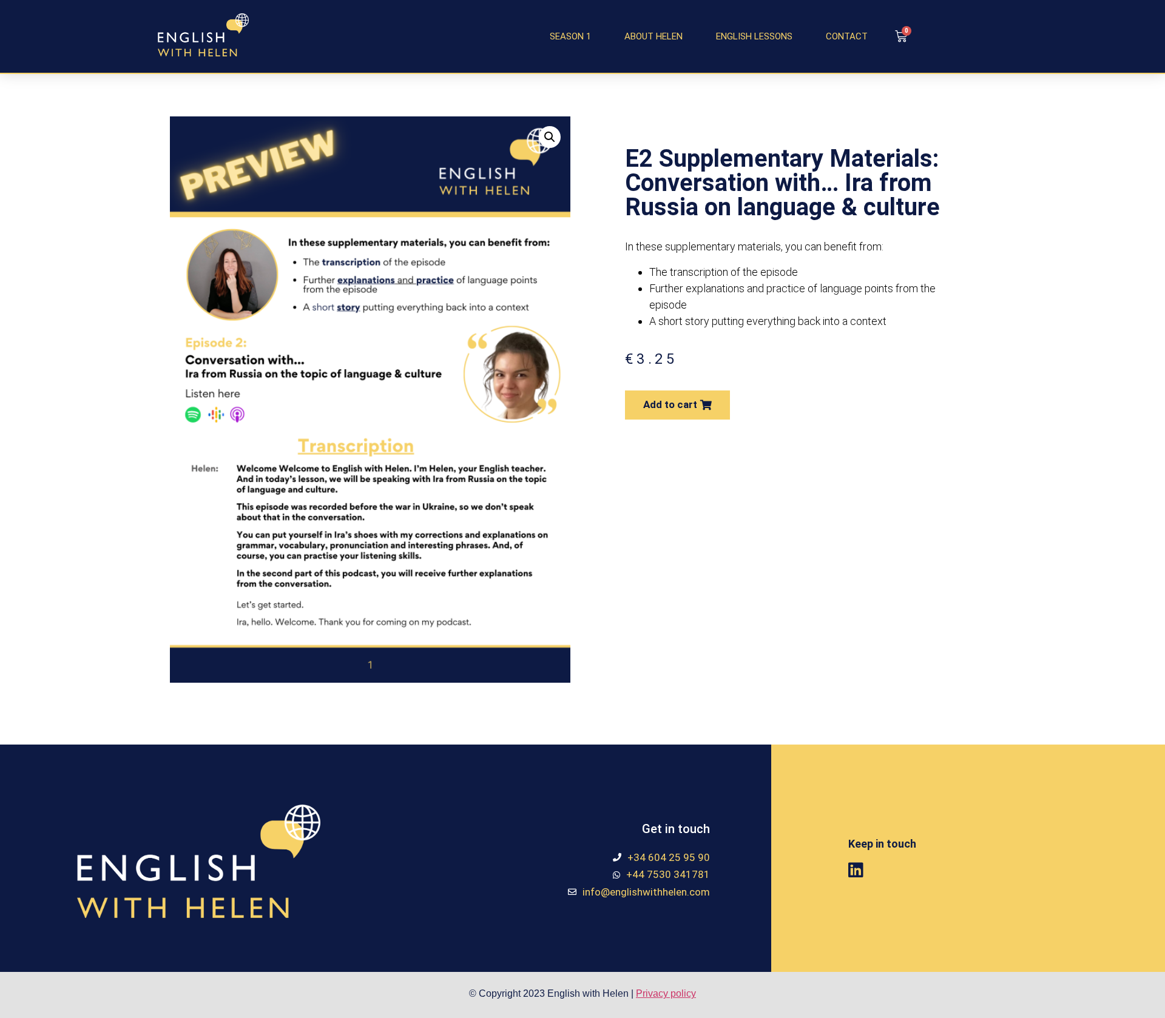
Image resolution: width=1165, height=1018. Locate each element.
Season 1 (570, 36)
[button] (677, 405)
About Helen (653, 36)
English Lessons (754, 36)
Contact (847, 36)
